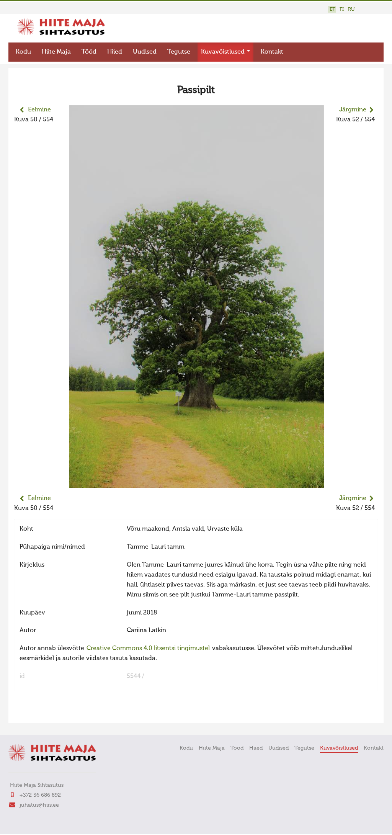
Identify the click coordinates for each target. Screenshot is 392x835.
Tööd (89, 52)
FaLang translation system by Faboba (41, 712)
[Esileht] (61, 34)
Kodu (23, 52)
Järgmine (352, 110)
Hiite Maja (56, 52)
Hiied (114, 52)
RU (351, 9)
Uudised (145, 52)
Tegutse (178, 52)
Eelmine (39, 110)
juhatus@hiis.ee (39, 805)
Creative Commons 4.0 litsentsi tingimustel (148, 648)
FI (342, 9)
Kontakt (272, 52)
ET (332, 9)
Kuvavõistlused (223, 52)
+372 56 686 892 (40, 795)
